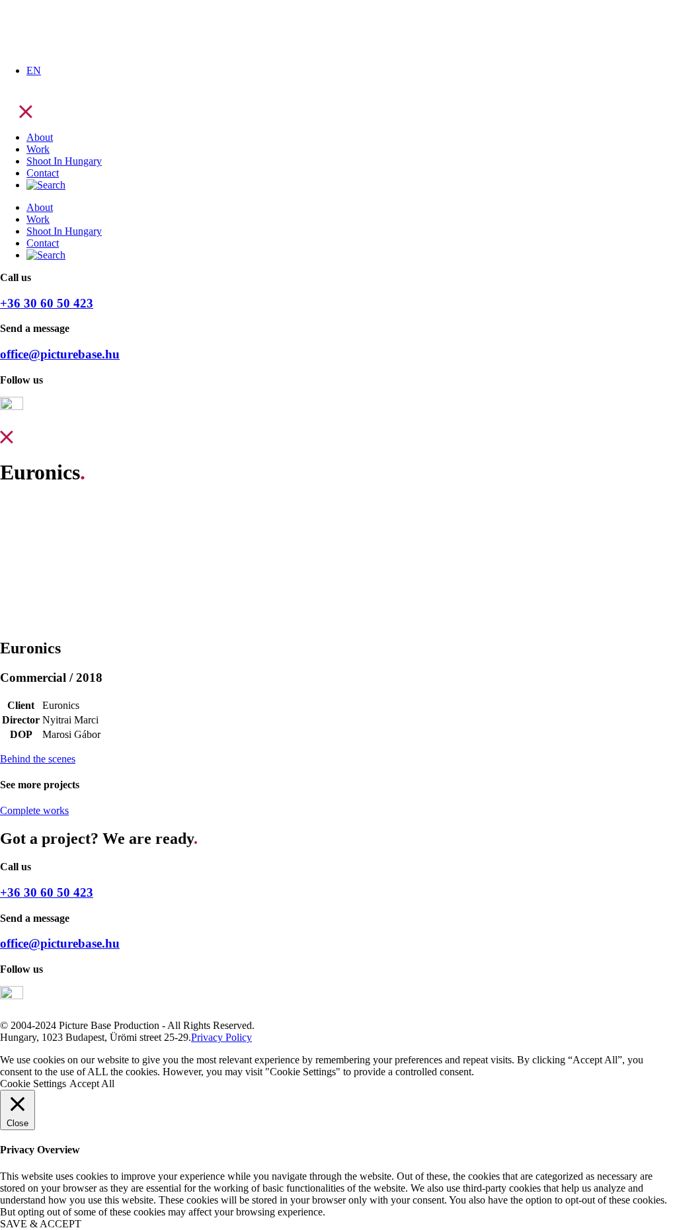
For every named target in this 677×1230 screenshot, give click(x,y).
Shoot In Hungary (64, 161)
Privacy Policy (221, 1037)
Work (38, 149)
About (39, 137)
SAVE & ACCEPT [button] (40, 1223)
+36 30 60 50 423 (46, 303)
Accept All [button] (91, 1083)
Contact (42, 173)
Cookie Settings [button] (33, 1083)
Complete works (34, 810)
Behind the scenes (37, 758)
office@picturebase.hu (60, 354)
